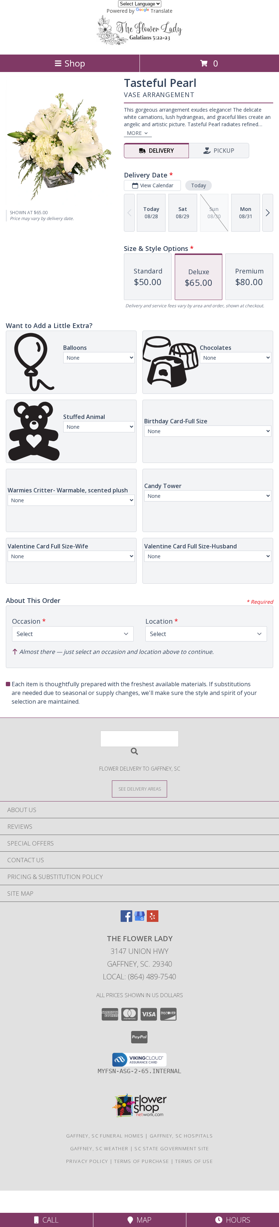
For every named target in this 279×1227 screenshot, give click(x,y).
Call (48, 1220)
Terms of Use (194, 1161)
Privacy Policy (87, 1161)
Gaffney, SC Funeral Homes (105, 1135)
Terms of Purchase (141, 1161)
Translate (161, 10)
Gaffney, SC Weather (99, 1148)
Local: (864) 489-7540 (139, 977)
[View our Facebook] (126, 919)
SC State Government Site (171, 1148)
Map (142, 1220)
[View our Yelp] (152, 919)
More (134, 132)
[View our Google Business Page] (139, 919)
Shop (75, 63)
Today (198, 185)
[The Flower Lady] (139, 43)
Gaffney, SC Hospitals (181, 1135)
